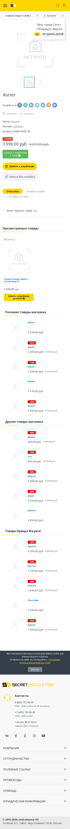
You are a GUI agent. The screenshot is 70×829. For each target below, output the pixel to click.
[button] (64, 50)
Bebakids (18, 126)
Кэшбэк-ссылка (36, 191)
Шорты (31, 476)
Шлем (31, 495)
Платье (32, 585)
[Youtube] (43, 736)
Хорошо (35, 669)
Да (37, 34)
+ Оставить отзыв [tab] (17, 196)
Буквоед (10, 239)
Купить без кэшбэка (22, 176)
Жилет (31, 322)
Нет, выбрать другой (53, 34)
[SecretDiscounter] (13, 5)
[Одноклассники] (25, 736)
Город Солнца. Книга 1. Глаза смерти (16, 280)
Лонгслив (33, 600)
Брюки (31, 510)
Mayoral (15, 121)
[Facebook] (16, 736)
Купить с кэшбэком (21, 166)
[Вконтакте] (7, 736)
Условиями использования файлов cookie (40, 661)
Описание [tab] (12, 191)
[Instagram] (34, 736)
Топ (30, 456)
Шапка (31, 437)
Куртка (32, 546)
